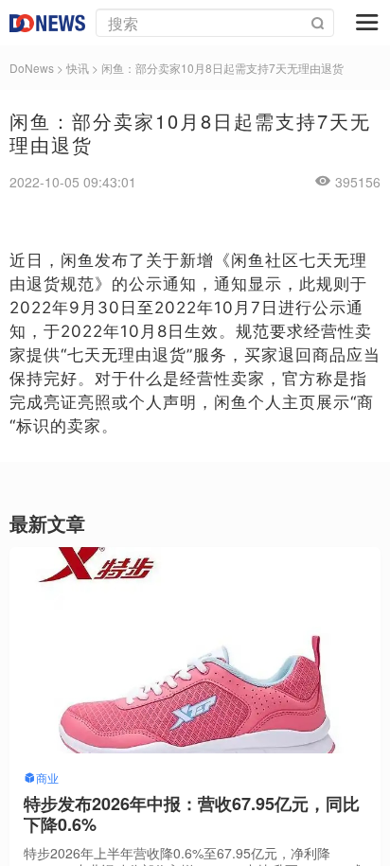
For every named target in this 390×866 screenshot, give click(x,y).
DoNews (31, 68)
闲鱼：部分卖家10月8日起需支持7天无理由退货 (222, 68)
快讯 (77, 68)
